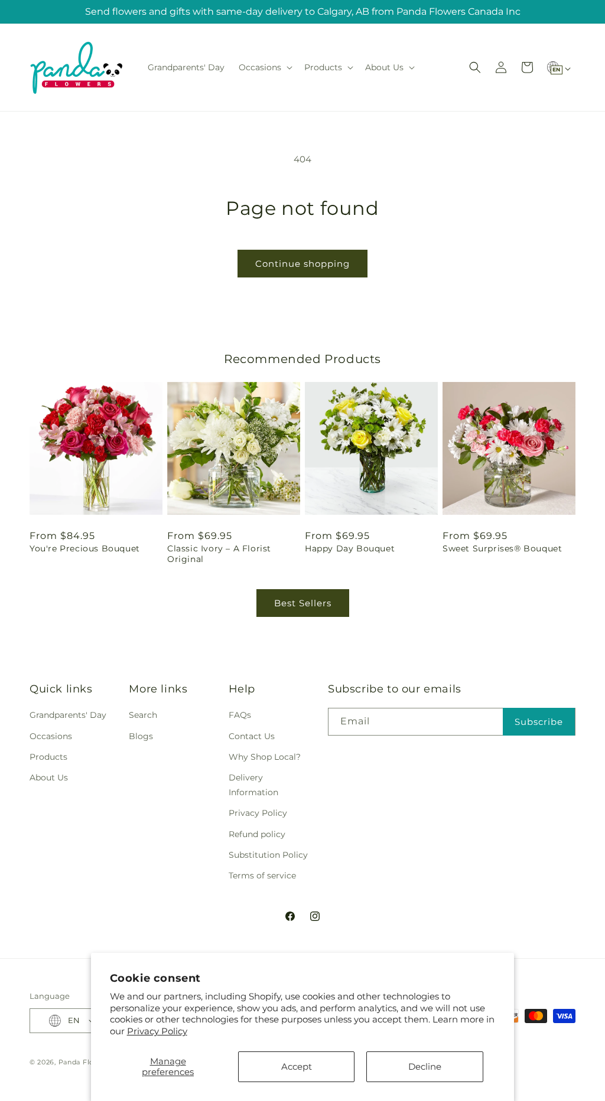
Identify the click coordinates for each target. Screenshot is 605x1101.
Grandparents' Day (68, 715)
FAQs (240, 715)
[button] (264, 67)
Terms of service (262, 875)
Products (48, 757)
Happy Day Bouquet (350, 548)
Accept (296, 1066)
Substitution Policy (268, 855)
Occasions (51, 736)
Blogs (141, 736)
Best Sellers (302, 603)
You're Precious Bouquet (85, 548)
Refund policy (257, 834)
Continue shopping (302, 263)
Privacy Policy (157, 1031)
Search (143, 715)
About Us (49, 777)
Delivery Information (253, 785)
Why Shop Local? (265, 757)
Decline (424, 1066)
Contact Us (252, 736)
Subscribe (539, 721)
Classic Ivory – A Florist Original (219, 553)
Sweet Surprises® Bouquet (502, 548)
